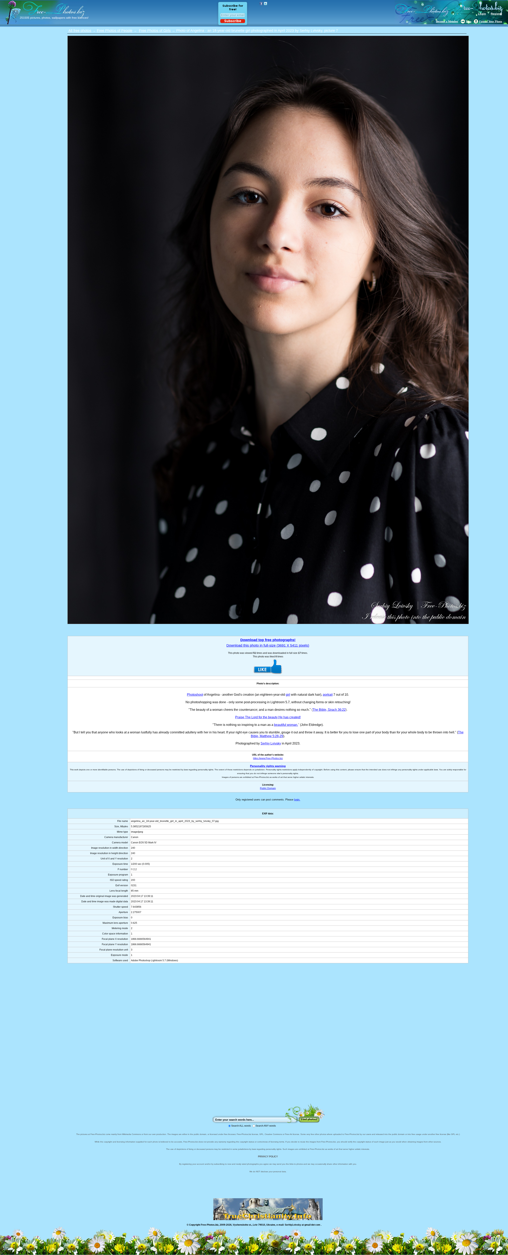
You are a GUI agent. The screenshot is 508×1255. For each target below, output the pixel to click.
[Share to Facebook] (261, 3)
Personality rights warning (268, 766)
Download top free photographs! (267, 640)
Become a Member (447, 21)
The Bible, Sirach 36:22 (329, 709)
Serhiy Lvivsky (271, 743)
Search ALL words (241, 1125)
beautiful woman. (286, 724)
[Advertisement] (268, 1037)
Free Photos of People (114, 31)
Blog (468, 21)
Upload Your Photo (490, 21)
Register (496, 13)
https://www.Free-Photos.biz (268, 758)
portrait (328, 694)
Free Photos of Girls (155, 31)
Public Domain (268, 788)
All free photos (79, 31)
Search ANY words (266, 1125)
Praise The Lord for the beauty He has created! (268, 717)
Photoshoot (195, 694)
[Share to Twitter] (265, 3)
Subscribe (232, 21)
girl (288, 694)
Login (482, 13)
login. (297, 799)
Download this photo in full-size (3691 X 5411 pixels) (267, 645)
